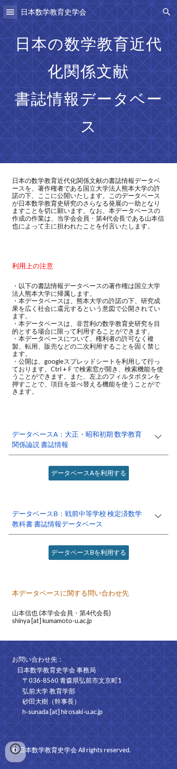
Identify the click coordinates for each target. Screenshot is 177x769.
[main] (88, 81)
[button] (10, 12)
